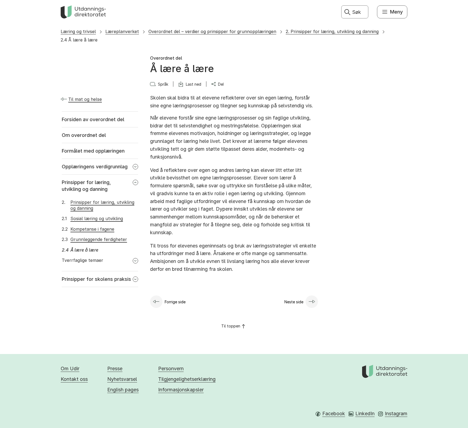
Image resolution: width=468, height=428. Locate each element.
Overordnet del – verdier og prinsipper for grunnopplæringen (212, 31)
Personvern (171, 368)
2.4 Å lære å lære (79, 40)
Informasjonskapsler (181, 389)
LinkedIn (365, 413)
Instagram (396, 413)
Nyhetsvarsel (122, 379)
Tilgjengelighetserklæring (187, 379)
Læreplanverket (122, 31)
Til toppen (230, 326)
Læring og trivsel (78, 31)
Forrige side (175, 302)
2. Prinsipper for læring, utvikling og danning (332, 31)
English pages (123, 389)
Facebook (333, 413)
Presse (114, 368)
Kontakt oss (74, 379)
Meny (396, 12)
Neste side (293, 302)
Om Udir (70, 368)
